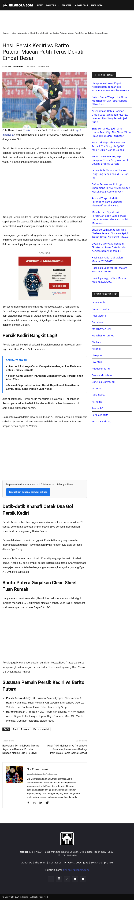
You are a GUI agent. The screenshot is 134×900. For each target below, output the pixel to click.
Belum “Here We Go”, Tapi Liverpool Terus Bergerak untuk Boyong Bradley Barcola (110, 160)
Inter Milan (98, 395)
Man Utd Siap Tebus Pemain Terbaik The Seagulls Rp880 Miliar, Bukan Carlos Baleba (108, 146)
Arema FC (97, 408)
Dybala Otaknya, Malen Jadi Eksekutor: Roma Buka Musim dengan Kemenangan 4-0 (109, 247)
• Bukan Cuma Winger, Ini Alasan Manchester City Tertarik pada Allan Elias (44, 377)
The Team (40, 862)
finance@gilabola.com (76, 869)
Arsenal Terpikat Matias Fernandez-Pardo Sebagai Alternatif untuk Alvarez (107, 201)
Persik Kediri (30, 130)
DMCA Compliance (102, 862)
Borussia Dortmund (103, 381)
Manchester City (101, 329)
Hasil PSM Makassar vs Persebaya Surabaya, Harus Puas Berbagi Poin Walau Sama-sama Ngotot (67, 749)
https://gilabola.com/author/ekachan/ (42, 774)
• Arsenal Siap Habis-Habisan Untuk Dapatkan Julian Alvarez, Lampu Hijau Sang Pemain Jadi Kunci (43, 387)
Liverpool (97, 355)
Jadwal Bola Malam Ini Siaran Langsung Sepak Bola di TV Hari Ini (110, 174)
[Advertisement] (67, 20)
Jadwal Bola (98, 302)
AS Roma (97, 401)
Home (5, 33)
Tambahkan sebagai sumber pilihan (28, 492)
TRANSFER (66, 5)
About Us (26, 862)
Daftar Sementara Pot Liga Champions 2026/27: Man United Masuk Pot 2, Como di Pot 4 (111, 188)
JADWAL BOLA (81, 5)
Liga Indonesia (19, 33)
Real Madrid (99, 315)
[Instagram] (36, 803)
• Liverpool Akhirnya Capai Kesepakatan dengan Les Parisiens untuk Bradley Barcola (43, 368)
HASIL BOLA (97, 5)
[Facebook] (29, 803)
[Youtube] (83, 879)
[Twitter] (48, 803)
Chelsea (96, 342)
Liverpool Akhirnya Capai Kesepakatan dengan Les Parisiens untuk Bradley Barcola (110, 86)
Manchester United (103, 335)
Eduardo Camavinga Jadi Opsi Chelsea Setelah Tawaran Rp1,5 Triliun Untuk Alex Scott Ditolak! (110, 233)
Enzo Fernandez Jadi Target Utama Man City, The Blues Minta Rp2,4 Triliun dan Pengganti (111, 132)
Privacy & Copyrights (76, 862)
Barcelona (97, 322)
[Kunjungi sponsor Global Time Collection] (44, 278)
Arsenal (96, 348)
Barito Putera (21, 729)
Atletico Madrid (101, 368)
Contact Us (55, 862)
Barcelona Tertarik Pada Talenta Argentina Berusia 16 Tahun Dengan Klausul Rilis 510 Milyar (20, 749)
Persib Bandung (101, 421)
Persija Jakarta (100, 414)
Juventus (97, 362)
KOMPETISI (51, 5)
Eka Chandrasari (15, 66)
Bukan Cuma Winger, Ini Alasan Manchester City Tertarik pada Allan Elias (110, 100)
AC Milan (97, 388)
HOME (40, 5)
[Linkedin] (42, 803)
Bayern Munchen (102, 375)
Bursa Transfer (100, 309)
